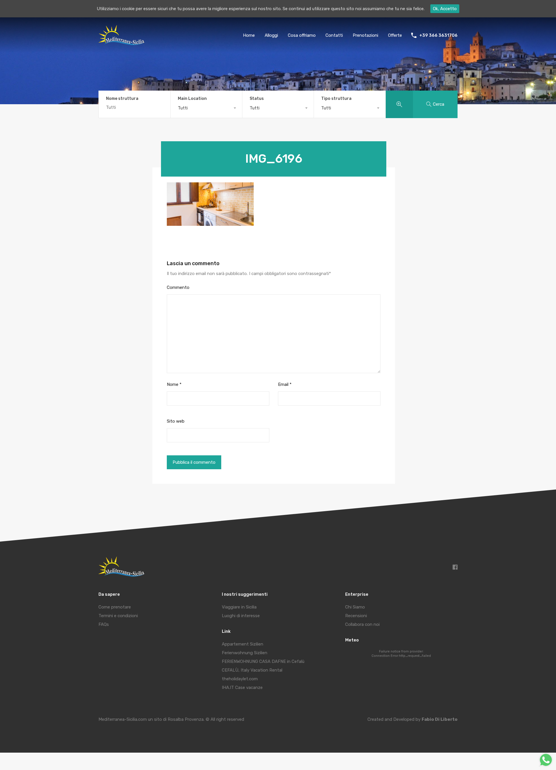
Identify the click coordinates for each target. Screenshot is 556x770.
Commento (178, 287)
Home (249, 35)
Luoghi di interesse (241, 615)
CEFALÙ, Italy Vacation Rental (252, 670)
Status (257, 98)
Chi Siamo (355, 607)
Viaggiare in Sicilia (239, 607)
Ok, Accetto (445, 8)
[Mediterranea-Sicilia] (122, 43)
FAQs (103, 624)
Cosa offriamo (302, 35)
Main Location (192, 98)
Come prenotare (114, 607)
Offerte (395, 35)
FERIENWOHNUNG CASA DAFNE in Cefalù (263, 661)
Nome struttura (122, 98)
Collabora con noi (362, 624)
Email (285, 384)
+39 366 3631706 (438, 35)
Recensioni (356, 615)
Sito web (175, 421)
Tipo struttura (336, 98)
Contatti (334, 35)
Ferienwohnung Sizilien (244, 652)
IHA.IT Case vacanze (242, 687)
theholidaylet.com (240, 678)
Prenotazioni (365, 35)
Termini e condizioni (118, 615)
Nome (174, 384)
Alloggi (271, 35)
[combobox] (206, 108)
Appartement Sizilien (242, 644)
